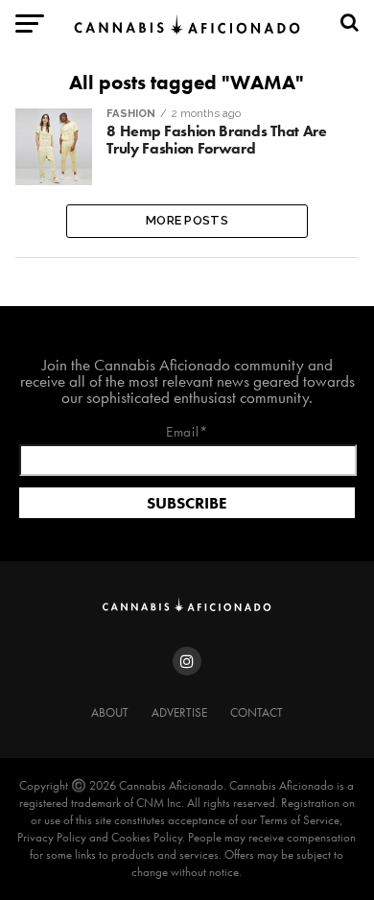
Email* (187, 433)
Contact (256, 712)
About (110, 712)
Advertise (179, 712)
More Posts (187, 220)
